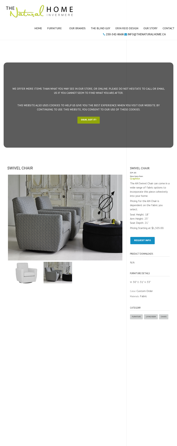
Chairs (163, 317)
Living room (151, 317)
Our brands (77, 28)
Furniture (54, 28)
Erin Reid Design (126, 28)
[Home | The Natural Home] (39, 11)
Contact (168, 28)
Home (38, 28)
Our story (150, 28)
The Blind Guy (100, 28)
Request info (142, 240)
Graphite (135, 178)
